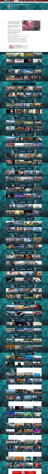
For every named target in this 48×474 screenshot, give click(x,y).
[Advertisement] (24, 14)
